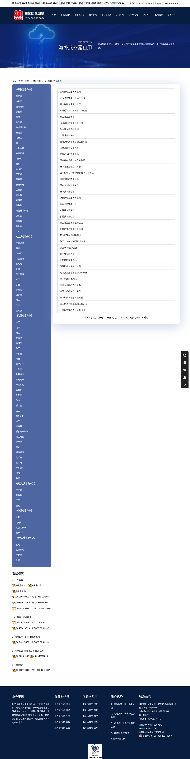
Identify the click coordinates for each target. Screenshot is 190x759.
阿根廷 (19, 495)
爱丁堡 (19, 405)
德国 (18, 327)
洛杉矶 (19, 101)
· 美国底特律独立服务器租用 (72, 310)
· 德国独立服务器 (67, 116)
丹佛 (18, 117)
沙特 (18, 284)
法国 (18, 322)
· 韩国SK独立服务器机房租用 (72, 241)
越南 (18, 248)
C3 (17, 231)
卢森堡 (19, 353)
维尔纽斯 (20, 416)
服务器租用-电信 (90, 704)
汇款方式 (147, 15)
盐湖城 (19, 122)
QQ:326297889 (22, 597)
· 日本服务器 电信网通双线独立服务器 (76, 172)
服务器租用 (65, 15)
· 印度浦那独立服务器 (69, 148)
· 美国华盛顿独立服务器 (70, 291)
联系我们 (159, 15)
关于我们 (171, 15)
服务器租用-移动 (90, 715)
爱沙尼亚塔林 (22, 431)
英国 (18, 348)
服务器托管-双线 (62, 721)
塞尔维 (19, 462)
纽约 (18, 163)
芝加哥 (19, 174)
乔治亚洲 (20, 148)
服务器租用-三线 (90, 727)
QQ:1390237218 (23, 602)
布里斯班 (20, 549)
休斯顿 (19, 195)
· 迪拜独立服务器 (67, 210)
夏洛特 (19, 200)
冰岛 (18, 421)
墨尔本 (19, 555)
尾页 (114, 317)
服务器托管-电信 (62, 704)
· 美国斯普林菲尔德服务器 (71, 297)
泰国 (18, 279)
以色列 (19, 295)
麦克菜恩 (20, 184)
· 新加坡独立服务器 (68, 260)
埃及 (18, 517)
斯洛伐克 (20, 452)
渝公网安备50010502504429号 (157, 736)
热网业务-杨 (21, 591)
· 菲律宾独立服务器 (68, 204)
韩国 (18, 269)
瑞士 (18, 358)
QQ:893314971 (22, 608)
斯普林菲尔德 (22, 210)
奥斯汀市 (20, 106)
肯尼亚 (19, 533)
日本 (18, 300)
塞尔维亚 (20, 468)
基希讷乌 (20, 374)
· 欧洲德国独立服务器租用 (71, 123)
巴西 (18, 500)
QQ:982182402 (22, 656)
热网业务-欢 (21, 585)
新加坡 (19, 264)
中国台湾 (20, 243)
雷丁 (18, 143)
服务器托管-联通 (62, 710)
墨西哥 (19, 490)
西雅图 (19, 179)
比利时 (19, 369)
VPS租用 (120, 15)
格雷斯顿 (20, 153)
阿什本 (19, 226)
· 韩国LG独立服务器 (68, 247)
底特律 (19, 205)
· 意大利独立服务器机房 (70, 104)
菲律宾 (19, 289)
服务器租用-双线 (90, 721)
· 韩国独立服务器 (67, 254)
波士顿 (19, 189)
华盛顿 (19, 221)
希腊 (18, 478)
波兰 (18, 410)
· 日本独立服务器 (67, 191)
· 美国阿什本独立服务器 (70, 285)
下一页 (108, 317)
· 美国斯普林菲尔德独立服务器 (73, 303)
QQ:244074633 (22, 642)
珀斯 (18, 560)
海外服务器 (106, 15)
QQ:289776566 (22, 670)
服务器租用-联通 (90, 710)
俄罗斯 (19, 253)
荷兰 (18, 332)
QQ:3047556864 (40, 656)
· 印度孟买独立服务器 (69, 154)
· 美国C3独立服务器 (68, 278)
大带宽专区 (133, 15)
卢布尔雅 (20, 384)
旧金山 (19, 137)
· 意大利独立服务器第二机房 (72, 98)
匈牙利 (19, 457)
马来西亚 (20, 274)
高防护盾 (93, 15)
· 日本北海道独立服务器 (70, 166)
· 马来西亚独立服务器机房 (71, 229)
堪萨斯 (19, 158)
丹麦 (18, 447)
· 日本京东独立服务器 (69, 185)
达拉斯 (19, 111)
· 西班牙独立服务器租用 (70, 91)
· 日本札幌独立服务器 (69, 179)
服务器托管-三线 (62, 727)
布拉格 (19, 390)
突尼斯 (19, 522)
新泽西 (19, 169)
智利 (18, 505)
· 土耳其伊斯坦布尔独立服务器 (73, 141)
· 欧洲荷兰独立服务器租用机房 (73, 110)
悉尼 (18, 544)
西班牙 (19, 343)
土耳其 (19, 310)
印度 (18, 305)
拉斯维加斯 (21, 127)
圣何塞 (19, 132)
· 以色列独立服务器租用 (70, 197)
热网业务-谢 (37, 585)
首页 (54, 15)
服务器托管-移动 (62, 715)
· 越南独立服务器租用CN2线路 (73, 272)
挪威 (18, 473)
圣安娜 (19, 96)
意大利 (19, 338)
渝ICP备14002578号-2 (150, 718)
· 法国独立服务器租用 (69, 129)
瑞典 (18, 400)
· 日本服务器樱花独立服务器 (72, 160)
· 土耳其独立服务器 (68, 135)
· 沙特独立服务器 (67, 216)
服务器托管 (79, 15)
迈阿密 (19, 215)
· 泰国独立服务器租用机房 (71, 222)
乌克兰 (19, 426)
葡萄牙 (19, 395)
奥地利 (19, 442)
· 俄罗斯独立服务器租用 (70, 266)
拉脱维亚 (20, 436)
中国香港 (20, 258)
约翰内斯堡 (21, 527)
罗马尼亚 (20, 379)
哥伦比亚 (20, 364)
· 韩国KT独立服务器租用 (70, 235)
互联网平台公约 (118, 738)
